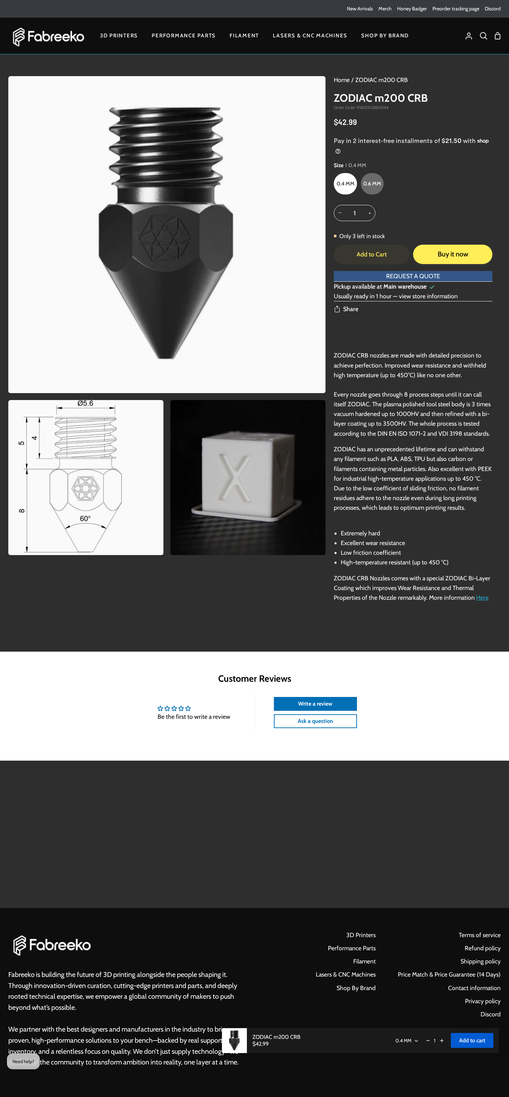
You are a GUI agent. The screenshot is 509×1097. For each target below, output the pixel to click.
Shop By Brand (356, 987)
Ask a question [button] (315, 721)
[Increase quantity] (441, 1040)
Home (342, 79)
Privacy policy (483, 1001)
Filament (364, 961)
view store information (428, 296)
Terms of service (480, 935)
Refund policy (483, 948)
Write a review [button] (315, 703)
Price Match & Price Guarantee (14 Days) (449, 974)
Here (482, 597)
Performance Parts (352, 948)
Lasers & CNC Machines (346, 974)
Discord (491, 1014)
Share (350, 308)
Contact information (474, 987)
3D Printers (361, 935)
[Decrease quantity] (428, 1040)
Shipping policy (481, 961)
